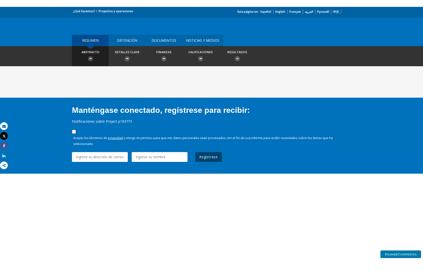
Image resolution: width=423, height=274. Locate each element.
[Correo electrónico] (4, 126)
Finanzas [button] (163, 52)
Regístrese (208, 157)
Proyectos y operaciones (116, 11)
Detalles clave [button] (127, 52)
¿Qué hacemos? (84, 11)
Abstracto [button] (90, 52)
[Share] (4, 146)
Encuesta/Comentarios (400, 254)
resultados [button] (237, 52)
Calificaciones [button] (200, 52)
